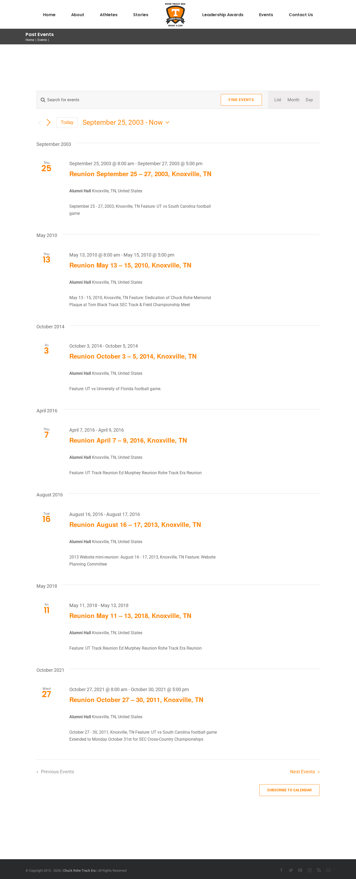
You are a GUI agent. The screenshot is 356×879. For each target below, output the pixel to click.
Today (67, 122)
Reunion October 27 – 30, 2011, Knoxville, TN (136, 699)
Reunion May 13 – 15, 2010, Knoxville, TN (130, 264)
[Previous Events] (39, 123)
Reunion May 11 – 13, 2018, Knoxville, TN (130, 615)
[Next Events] (48, 123)
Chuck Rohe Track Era (79, 870)
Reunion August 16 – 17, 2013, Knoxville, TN (135, 524)
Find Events (241, 100)
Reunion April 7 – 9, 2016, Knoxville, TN (128, 440)
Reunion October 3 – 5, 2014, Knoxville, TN (133, 356)
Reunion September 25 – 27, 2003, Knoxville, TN (140, 173)
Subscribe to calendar (289, 790)
